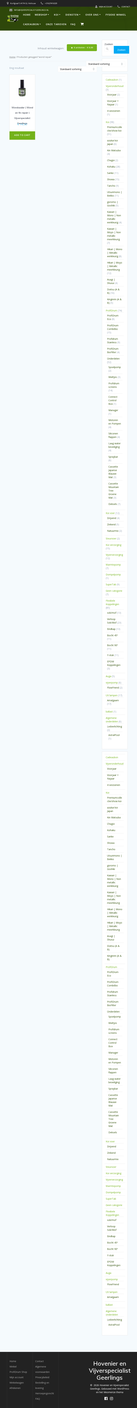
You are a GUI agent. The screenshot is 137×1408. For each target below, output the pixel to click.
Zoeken (108, 44)
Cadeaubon (31, 24)
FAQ (73, 24)
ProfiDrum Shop (18, 1371)
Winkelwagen (17, 1382)
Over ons (92, 14)
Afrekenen (15, 1388)
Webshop (41, 14)
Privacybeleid (42, 1377)
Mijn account (17, 1377)
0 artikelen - (83, 47)
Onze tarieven (56, 24)
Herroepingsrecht (44, 1393)
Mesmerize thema (113, 1392)
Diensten (72, 14)
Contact (39, 1361)
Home (27, 14)
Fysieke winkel (116, 14)
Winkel (13, 1366)
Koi (56, 14)
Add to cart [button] (22, 135)
